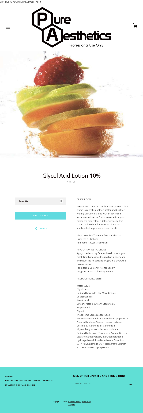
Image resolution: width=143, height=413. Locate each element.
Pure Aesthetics (74, 401)
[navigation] (7, 27)
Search (9, 376)
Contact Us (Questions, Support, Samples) (29, 380)
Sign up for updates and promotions (99, 376)
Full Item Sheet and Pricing (20, 385)
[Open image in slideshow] (71, 104)
